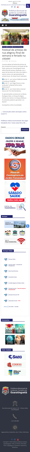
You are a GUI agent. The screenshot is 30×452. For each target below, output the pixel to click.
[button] (28, 6)
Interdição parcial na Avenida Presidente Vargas (13, 5)
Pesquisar (3, 127)
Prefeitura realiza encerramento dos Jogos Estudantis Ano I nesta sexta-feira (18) (14, 122)
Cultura (4, 47)
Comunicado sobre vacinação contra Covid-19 (13, 113)
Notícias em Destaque (18, 47)
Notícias (9, 47)
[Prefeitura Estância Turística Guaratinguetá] (2, 25)
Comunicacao (13, 61)
